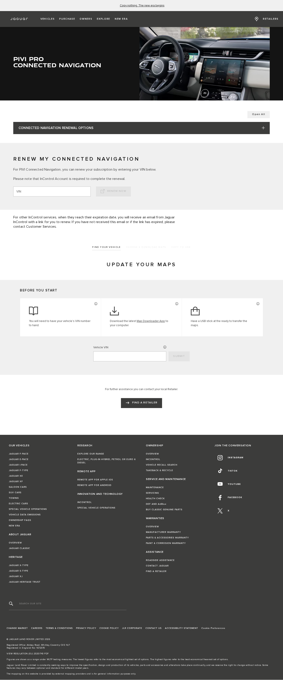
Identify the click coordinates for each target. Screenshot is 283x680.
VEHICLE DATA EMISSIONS (25, 514)
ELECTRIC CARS (18, 503)
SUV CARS (15, 492)
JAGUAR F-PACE (19, 454)
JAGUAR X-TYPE (19, 565)
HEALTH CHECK (155, 498)
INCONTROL (84, 502)
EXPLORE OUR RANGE (90, 454)
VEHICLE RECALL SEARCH (161, 465)
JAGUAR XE (16, 476)
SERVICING (152, 493)
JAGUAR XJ (16, 576)
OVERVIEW (15, 542)
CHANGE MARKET (17, 628)
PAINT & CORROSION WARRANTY (166, 543)
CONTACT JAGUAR (157, 565)
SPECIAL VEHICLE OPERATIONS (28, 509)
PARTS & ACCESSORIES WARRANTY (167, 537)
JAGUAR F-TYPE (18, 470)
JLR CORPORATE (132, 628)
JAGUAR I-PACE (18, 465)
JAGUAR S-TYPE (18, 571)
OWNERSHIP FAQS (20, 520)
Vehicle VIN (100, 347)
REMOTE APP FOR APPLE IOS (95, 479)
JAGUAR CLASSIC (19, 548)
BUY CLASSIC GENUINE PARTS (164, 509)
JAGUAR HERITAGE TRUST (24, 582)
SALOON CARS (18, 487)
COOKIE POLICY (109, 628)
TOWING (14, 498)
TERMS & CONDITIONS (59, 628)
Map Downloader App (151, 321)
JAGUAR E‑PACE (19, 459)
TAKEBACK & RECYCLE (159, 470)
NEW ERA (14, 525)
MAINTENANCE (155, 487)
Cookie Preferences (213, 628)
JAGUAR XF (16, 481)
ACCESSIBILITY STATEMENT (181, 628)
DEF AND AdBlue (156, 504)
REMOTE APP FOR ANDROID (94, 485)
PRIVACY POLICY (86, 628)
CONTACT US (153, 628)
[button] (47, 19)
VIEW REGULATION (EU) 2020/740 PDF (28, 654)
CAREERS (36, 628)
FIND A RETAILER (156, 571)
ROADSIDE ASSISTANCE (160, 560)
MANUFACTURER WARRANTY (163, 532)
